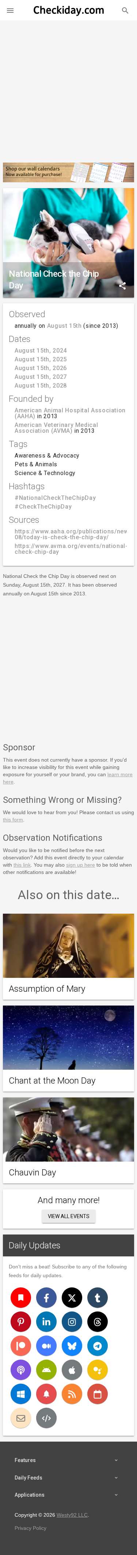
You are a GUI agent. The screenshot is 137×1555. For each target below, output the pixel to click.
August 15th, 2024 (41, 350)
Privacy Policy (30, 1528)
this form (13, 820)
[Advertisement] (68, 88)
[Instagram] (72, 1321)
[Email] (21, 1418)
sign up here (80, 865)
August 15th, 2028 (41, 385)
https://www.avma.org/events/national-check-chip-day (71, 549)
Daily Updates (35, 1245)
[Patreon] (21, 1346)
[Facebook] (46, 1297)
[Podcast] (21, 1370)
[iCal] (97, 1394)
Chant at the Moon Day (52, 1081)
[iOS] (72, 1370)
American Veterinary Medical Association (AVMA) (56, 427)
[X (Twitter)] (72, 1297)
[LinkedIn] (46, 1321)
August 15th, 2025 (41, 359)
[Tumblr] (97, 1297)
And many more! (69, 1200)
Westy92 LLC (72, 1515)
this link (22, 865)
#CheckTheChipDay (43, 506)
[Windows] (21, 1394)
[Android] (46, 1370)
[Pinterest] (21, 1321)
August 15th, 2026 (41, 368)
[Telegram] (97, 1346)
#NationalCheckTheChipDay (55, 497)
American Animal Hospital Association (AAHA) (70, 413)
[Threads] (97, 1321)
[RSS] (72, 1394)
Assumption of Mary (47, 989)
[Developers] (46, 1418)
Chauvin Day (32, 1172)
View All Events (69, 1216)
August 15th (64, 325)
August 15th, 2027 (41, 376)
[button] (10, 10)
